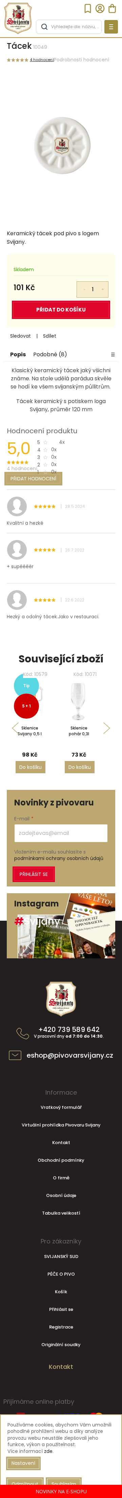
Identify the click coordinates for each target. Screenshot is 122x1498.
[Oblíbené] (88, 8)
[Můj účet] (100, 8)
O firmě (61, 1178)
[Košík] (112, 8)
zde (48, 1451)
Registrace (61, 1327)
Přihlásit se (34, 874)
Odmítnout (25, 1484)
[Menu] (111, 27)
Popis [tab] (18, 354)
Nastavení (23, 1463)
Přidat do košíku (61, 309)
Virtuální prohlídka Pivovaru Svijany (61, 1125)
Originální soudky (61, 1344)
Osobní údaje (61, 1195)
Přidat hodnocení (33, 478)
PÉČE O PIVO (61, 1274)
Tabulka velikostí (61, 1213)
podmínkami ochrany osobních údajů (58, 858)
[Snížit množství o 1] (80, 285)
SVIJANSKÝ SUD (61, 1256)
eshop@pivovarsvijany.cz (70, 1055)
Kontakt (61, 1142)
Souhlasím (64, 1484)
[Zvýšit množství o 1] (104, 285)
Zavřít (65, 336)
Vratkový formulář (61, 1107)
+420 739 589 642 (69, 1032)
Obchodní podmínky (61, 1160)
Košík (61, 1292)
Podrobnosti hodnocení (81, 60)
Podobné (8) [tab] (50, 354)
